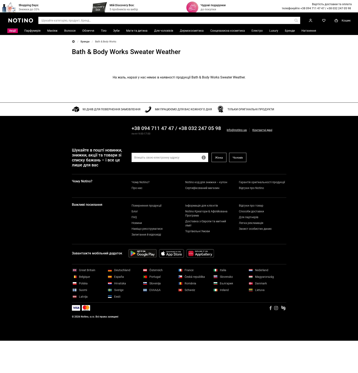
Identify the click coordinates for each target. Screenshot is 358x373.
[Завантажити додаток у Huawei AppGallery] (200, 253)
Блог (135, 211)
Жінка (219, 157)
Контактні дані (262, 130)
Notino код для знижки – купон (206, 182)
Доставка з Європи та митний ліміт (205, 223)
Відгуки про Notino (251, 188)
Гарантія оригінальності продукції (262, 182)
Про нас (137, 188)
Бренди (85, 41)
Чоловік (238, 157)
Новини (137, 223)
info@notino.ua (237, 130)
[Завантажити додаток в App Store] (171, 253)
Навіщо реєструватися (147, 228)
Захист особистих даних (255, 228)
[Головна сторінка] (73, 41)
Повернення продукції (146, 205)
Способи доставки (251, 211)
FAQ (134, 217)
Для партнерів (248, 217)
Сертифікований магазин (202, 188)
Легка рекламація (251, 223)
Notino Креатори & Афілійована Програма (206, 213)
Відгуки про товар (251, 205)
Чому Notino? (141, 182)
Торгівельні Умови (197, 231)
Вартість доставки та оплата (332, 4)
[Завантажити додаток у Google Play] (142, 253)
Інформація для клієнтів (201, 205)
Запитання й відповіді (146, 234)
